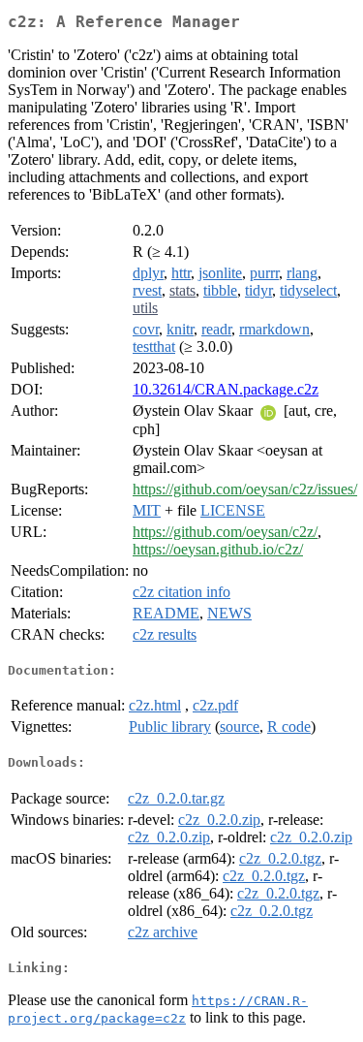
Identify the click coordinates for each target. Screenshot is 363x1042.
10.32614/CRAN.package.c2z (225, 389)
